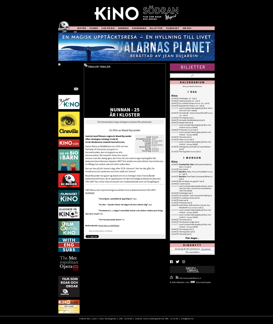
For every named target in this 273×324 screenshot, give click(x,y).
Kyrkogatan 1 (111, 318)
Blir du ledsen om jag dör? (189, 181)
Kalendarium (192, 82)
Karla (181, 139)
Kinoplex (207, 282)
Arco (181, 169)
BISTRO (81, 28)
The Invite (183, 137)
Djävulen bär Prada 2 (187, 106)
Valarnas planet (185, 101)
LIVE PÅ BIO (108, 28)
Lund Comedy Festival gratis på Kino (193, 108)
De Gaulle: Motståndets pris (189, 120)
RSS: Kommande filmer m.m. (190, 278)
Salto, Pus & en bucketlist (197, 172)
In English (83, 31)
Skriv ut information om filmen (100, 231)
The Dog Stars (184, 151)
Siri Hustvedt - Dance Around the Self (193, 113)
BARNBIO (123, 28)
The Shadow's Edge (186, 222)
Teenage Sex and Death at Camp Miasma (194, 147)
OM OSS (187, 28)
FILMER (94, 28)
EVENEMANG (139, 28)
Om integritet (205, 249)
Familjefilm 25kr (186, 164)
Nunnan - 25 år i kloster (125, 112)
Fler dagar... (192, 238)
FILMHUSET (172, 28)
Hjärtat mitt (183, 122)
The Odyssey (184, 118)
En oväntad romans (187, 103)
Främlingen (183, 98)
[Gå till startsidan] (136, 14)
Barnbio (182, 172)
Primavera (183, 130)
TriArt (154, 147)
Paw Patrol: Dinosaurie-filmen (198, 176)
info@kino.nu (187, 318)
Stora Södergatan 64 (153, 318)
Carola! (182, 184)
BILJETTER (156, 28)
